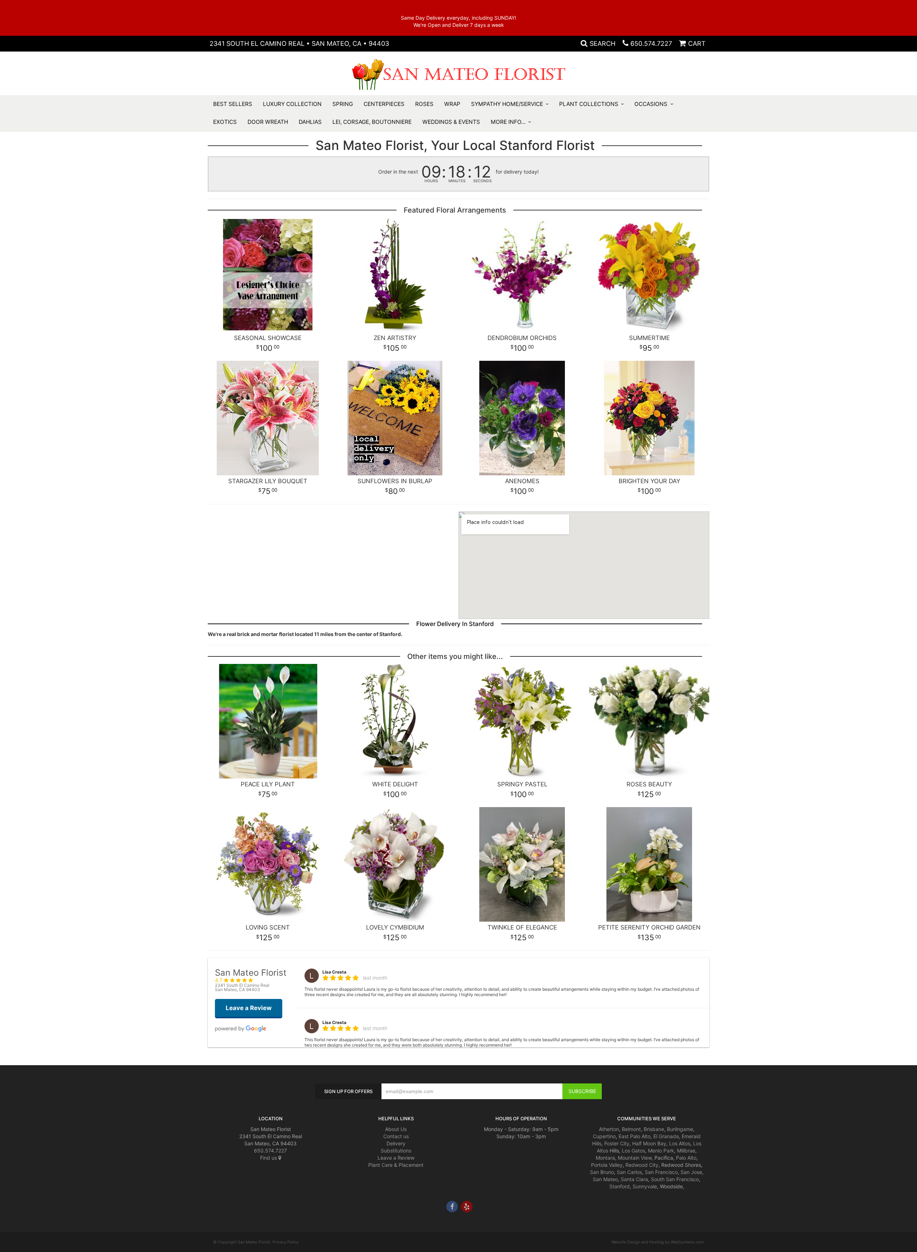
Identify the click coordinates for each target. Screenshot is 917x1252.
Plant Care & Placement (395, 1165)
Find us (269, 1158)
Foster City (616, 1143)
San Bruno (602, 1172)
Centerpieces (384, 104)
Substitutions (396, 1150)
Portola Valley (607, 1165)
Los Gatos (633, 1150)
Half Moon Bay (649, 1143)
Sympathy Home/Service (507, 104)
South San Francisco (675, 1179)
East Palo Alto (634, 1136)
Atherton (609, 1129)
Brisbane (654, 1129)
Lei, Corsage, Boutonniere (372, 121)
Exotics (225, 121)
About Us (396, 1129)
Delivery (396, 1143)
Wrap (452, 104)
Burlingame (680, 1129)
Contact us (396, 1136)
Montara (605, 1158)
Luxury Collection (292, 104)
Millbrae (686, 1150)
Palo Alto (686, 1158)
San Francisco (661, 1172)
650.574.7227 (651, 43)
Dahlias (310, 121)
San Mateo (605, 1179)
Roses (424, 104)
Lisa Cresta (334, 972)
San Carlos (629, 1172)
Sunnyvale (645, 1186)
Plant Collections (588, 104)
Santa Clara (634, 1179)
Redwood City (641, 1165)
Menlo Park (661, 1150)
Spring (342, 104)
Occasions (650, 104)
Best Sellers (232, 104)
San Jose (691, 1172)
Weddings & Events (451, 121)
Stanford (619, 1186)
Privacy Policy (286, 1241)
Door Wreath (268, 121)
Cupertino (604, 1136)
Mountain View (635, 1158)
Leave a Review (396, 1158)
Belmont (631, 1129)
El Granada (666, 1136)
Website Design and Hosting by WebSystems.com (657, 1241)
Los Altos (679, 1143)
